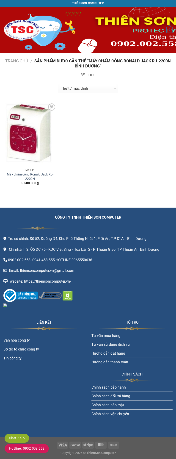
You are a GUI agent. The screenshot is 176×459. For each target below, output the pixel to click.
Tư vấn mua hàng (105, 336)
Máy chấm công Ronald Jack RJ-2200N (30, 176)
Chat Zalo (17, 438)
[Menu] (56, 29)
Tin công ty (12, 358)
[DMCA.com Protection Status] (67, 295)
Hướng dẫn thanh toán (109, 362)
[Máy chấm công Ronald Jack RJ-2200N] (30, 134)
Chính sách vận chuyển (110, 414)
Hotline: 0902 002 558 (26, 448)
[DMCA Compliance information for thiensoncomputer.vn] (50, 295)
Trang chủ (16, 60)
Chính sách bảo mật (107, 405)
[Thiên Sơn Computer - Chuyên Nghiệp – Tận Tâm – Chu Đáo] (26, 29)
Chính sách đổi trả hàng (110, 396)
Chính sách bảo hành (108, 387)
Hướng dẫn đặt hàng (108, 353)
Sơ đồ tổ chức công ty (21, 349)
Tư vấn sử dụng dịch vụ (110, 344)
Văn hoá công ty (16, 340)
